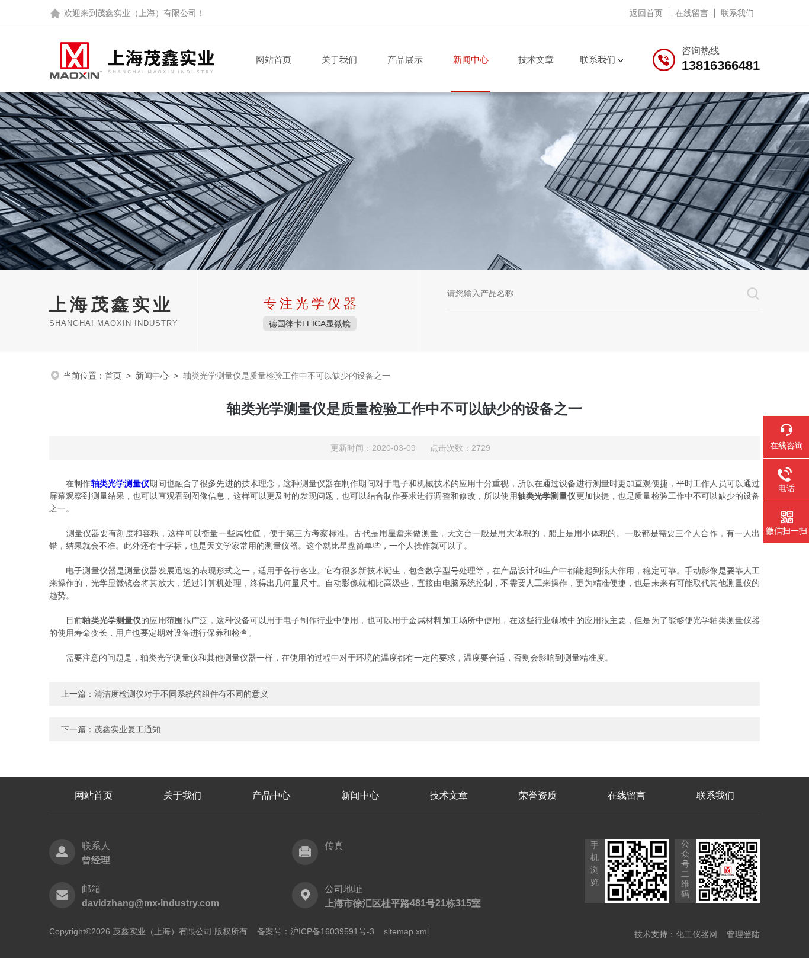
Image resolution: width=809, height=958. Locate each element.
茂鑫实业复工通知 (127, 729)
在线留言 (691, 13)
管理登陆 (743, 934)
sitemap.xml (406, 931)
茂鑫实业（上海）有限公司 (147, 13)
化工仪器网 (696, 934)
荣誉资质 (538, 795)
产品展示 (405, 60)
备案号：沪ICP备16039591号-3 (315, 931)
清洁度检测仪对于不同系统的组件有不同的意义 (181, 694)
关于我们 (339, 60)
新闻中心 (471, 60)
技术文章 (536, 60)
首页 (113, 375)
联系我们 (737, 13)
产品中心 (271, 795)
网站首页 (273, 60)
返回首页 (646, 13)
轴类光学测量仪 (120, 483)
